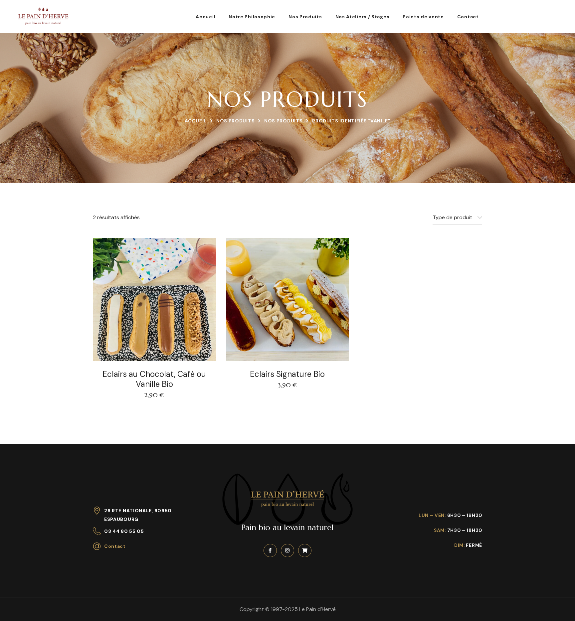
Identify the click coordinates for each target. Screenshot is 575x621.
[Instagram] (287, 550)
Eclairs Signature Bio (287, 374)
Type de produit (452, 217)
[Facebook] (270, 550)
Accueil (196, 121)
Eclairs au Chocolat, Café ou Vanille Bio (154, 379)
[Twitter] (304, 550)
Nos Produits (235, 121)
